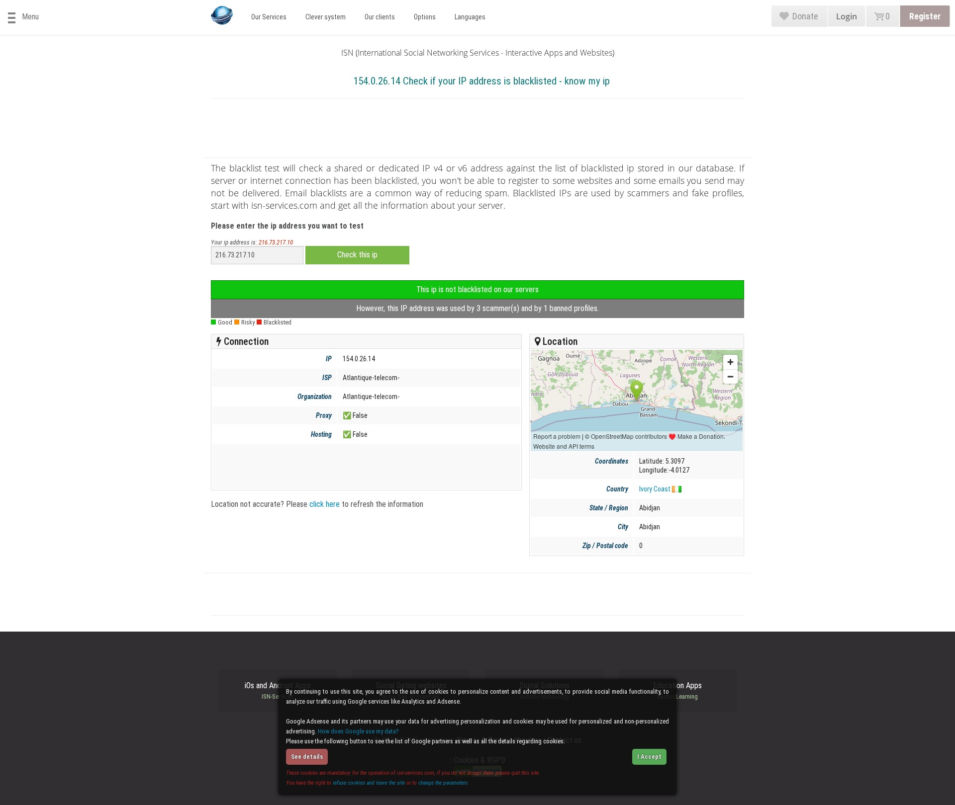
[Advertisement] (477, 130)
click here (324, 504)
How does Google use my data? (358, 731)
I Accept (649, 756)
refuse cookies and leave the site (369, 782)
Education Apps (677, 691)
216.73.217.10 (276, 242)
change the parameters (443, 782)
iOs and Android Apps (278, 691)
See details (307, 756)
